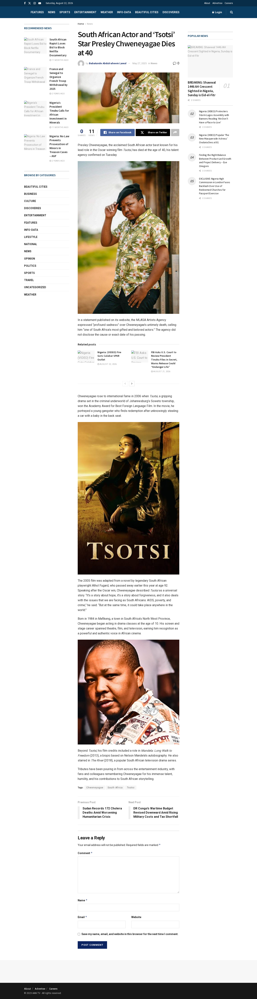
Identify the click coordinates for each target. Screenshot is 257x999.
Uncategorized (35, 287)
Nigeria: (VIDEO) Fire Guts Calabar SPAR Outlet (109, 356)
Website (136, 917)
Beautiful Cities (146, 12)
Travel (29, 280)
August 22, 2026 (108, 364)
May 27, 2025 (139, 63)
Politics (30, 265)
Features (37, 12)
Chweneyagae (94, 787)
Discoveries (171, 12)
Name (82, 900)
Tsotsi (131, 787)
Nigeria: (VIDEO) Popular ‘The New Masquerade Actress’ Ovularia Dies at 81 (214, 138)
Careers (229, 3)
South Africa (115, 787)
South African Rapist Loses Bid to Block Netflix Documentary (57, 47)
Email (82, 917)
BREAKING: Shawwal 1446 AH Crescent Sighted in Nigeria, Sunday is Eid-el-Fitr (202, 88)
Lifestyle (30, 237)
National (30, 244)
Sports (64, 12)
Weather (107, 12)
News (51, 12)
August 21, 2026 (161, 371)
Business (30, 193)
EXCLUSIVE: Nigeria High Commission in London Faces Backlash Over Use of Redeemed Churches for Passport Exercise (214, 186)
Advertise (217, 3)
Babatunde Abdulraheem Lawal (107, 63)
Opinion (29, 258)
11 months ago (59, 60)
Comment (85, 853)
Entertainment (85, 12)
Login (218, 12)
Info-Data (31, 229)
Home (81, 24)
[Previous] (125, 383)
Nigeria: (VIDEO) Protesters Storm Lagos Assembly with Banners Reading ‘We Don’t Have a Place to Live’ (214, 117)
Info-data (124, 12)
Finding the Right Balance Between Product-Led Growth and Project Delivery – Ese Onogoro (215, 160)
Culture (30, 201)
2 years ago (58, 93)
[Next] (132, 383)
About (207, 3)
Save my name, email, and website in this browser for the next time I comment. (129, 934)
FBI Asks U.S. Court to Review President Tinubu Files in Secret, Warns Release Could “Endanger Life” (164, 360)
